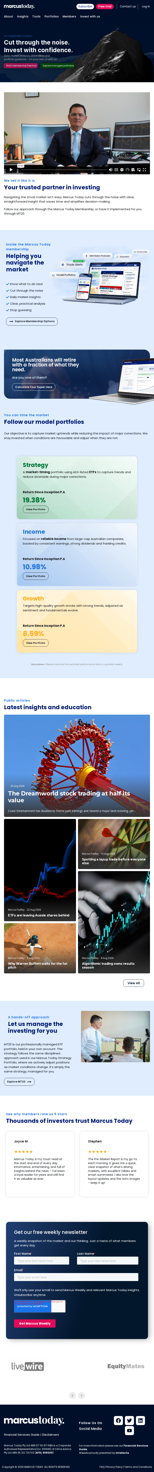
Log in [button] (146, 6)
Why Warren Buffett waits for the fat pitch (37, 965)
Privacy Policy (114, 1467)
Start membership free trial (21, 65)
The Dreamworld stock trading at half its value (69, 797)
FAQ (102, 1467)
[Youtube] (129, 1430)
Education (64, 825)
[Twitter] (129, 1420)
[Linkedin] (140, 1420)
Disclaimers (50, 1434)
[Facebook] (118, 1420)
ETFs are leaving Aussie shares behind (38, 915)
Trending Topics (135, 877)
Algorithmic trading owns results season (108, 965)
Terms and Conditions (138, 1467)
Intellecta (122, 1453)
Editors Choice (134, 721)
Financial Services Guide (22, 1434)
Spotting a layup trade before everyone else (114, 861)
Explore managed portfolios (58, 65)
